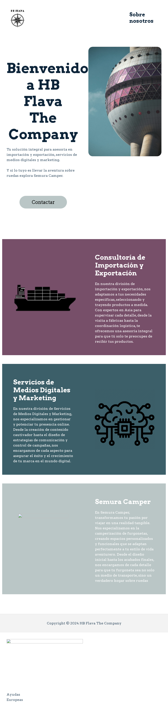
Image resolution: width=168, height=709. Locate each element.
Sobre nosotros (141, 17)
